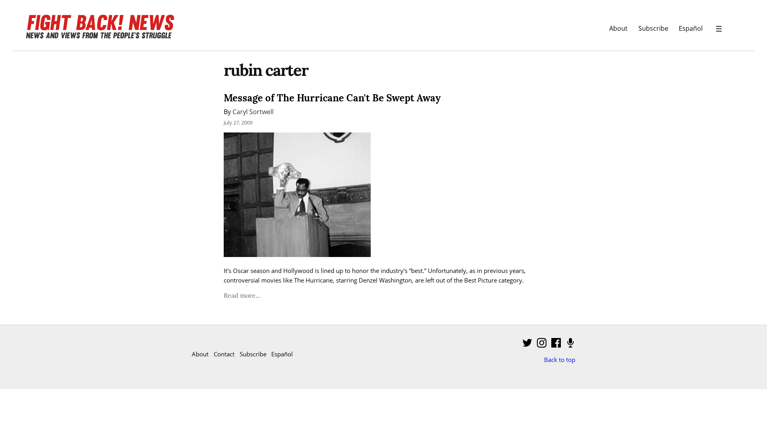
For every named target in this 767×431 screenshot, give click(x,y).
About (618, 28)
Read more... (242, 295)
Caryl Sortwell (253, 111)
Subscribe (653, 28)
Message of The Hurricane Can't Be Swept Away (332, 98)
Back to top (559, 360)
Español (691, 28)
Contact (224, 354)
